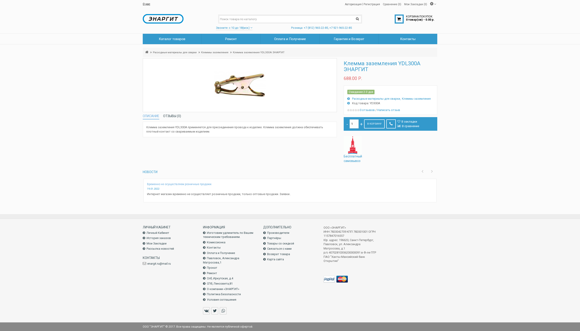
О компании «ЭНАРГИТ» (223, 289)
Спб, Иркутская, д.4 (220, 278)
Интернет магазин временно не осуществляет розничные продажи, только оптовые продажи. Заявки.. (219, 194)
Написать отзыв (388, 110)
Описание (151, 116)
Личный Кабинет (158, 232)
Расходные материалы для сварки (175, 52)
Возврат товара (278, 254)
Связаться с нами (279, 248)
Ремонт (212, 273)
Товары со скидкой (280, 243)
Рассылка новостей (160, 248)
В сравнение (410, 126)
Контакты (214, 247)
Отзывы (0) (172, 116)
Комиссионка (216, 242)
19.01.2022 (153, 188)
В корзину (374, 123)
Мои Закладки (157, 243)
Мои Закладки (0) (415, 4)
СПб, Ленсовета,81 (220, 283)
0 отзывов (367, 110)
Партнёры (274, 238)
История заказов (159, 238)
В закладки (409, 121)
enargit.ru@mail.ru (159, 263)
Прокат (212, 267)
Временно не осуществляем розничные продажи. (179, 184)
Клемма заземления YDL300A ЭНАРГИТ (259, 52)
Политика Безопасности (224, 294)
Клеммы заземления (214, 52)
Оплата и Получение (221, 253)
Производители (278, 232)
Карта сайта (275, 259)
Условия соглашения (221, 299)
